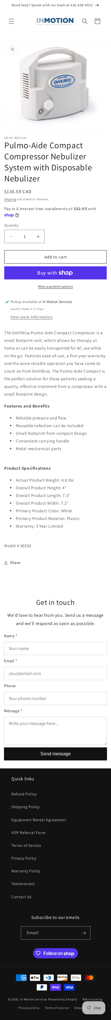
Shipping (10, 199)
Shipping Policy (25, 806)
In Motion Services (33, 999)
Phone (10, 685)
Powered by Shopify (62, 999)
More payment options (55, 286)
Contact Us (21, 896)
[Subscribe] (84, 933)
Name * (11, 635)
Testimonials (23, 883)
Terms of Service (26, 845)
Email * (10, 660)
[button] (11, 21)
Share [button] (15, 562)
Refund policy (93, 999)
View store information (32, 316)
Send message (55, 753)
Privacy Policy (23, 858)
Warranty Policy (25, 870)
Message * (13, 710)
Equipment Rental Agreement (38, 819)
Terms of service (57, 1008)
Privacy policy (29, 1008)
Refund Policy (24, 794)
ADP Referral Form (28, 832)
